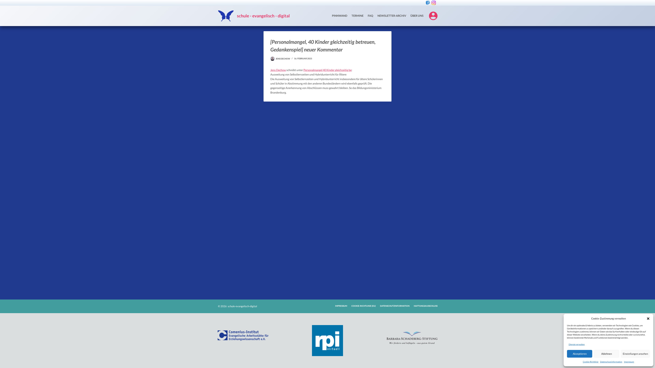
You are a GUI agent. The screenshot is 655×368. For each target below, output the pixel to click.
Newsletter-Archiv (391, 15)
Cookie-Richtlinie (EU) (363, 306)
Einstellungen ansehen (635, 353)
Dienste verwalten (577, 344)
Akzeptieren (580, 353)
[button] (648, 318)
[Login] (433, 16)
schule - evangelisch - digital (263, 15)
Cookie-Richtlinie (590, 362)
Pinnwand (339, 15)
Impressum (629, 362)
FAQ (370, 15)
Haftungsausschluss (426, 306)
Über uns (417, 15)
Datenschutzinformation (611, 362)
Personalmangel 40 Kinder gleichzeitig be (327, 70)
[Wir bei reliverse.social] (428, 3)
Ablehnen (606, 353)
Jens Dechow (278, 70)
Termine (357, 15)
